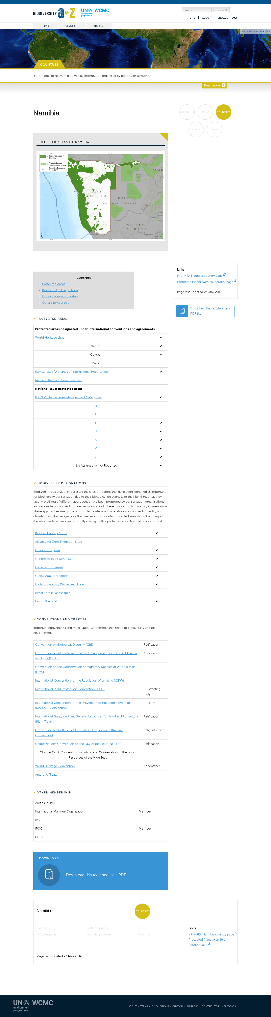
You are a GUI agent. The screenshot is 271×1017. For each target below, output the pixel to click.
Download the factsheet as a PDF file (210, 310)
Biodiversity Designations (60, 290)
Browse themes (228, 17)
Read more (212, 85)
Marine (196, 129)
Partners (192, 1006)
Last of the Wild (46, 601)
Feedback (230, 1006)
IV (95, 440)
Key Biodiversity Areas (51, 533)
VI (95, 457)
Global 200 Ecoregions (51, 576)
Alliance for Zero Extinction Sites (58, 542)
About (206, 17)
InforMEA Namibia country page (200, 276)
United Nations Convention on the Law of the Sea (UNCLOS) (78, 744)
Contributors (211, 1006)
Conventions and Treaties (60, 296)
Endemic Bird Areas (49, 567)
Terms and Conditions (154, 1006)
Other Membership (55, 302)
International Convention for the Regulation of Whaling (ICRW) (79, 680)
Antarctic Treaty (46, 774)
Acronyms (187, 112)
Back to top (264, 871)
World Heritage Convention (55, 766)
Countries (71, 25)
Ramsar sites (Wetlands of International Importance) (72, 372)
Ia (96, 406)
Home (191, 17)
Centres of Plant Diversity (53, 559)
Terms (214, 129)
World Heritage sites (49, 337)
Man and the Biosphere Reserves (58, 380)
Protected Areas (53, 284)
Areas (205, 112)
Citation (177, 1006)
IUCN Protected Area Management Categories (68, 397)
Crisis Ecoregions (47, 550)
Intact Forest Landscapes (52, 593)
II (96, 423)
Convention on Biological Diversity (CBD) (64, 644)
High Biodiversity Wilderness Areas (60, 584)
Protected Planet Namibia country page (205, 282)
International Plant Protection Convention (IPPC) (70, 689)
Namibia (98, 25)
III (96, 431)
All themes (218, 10)
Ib (95, 414)
